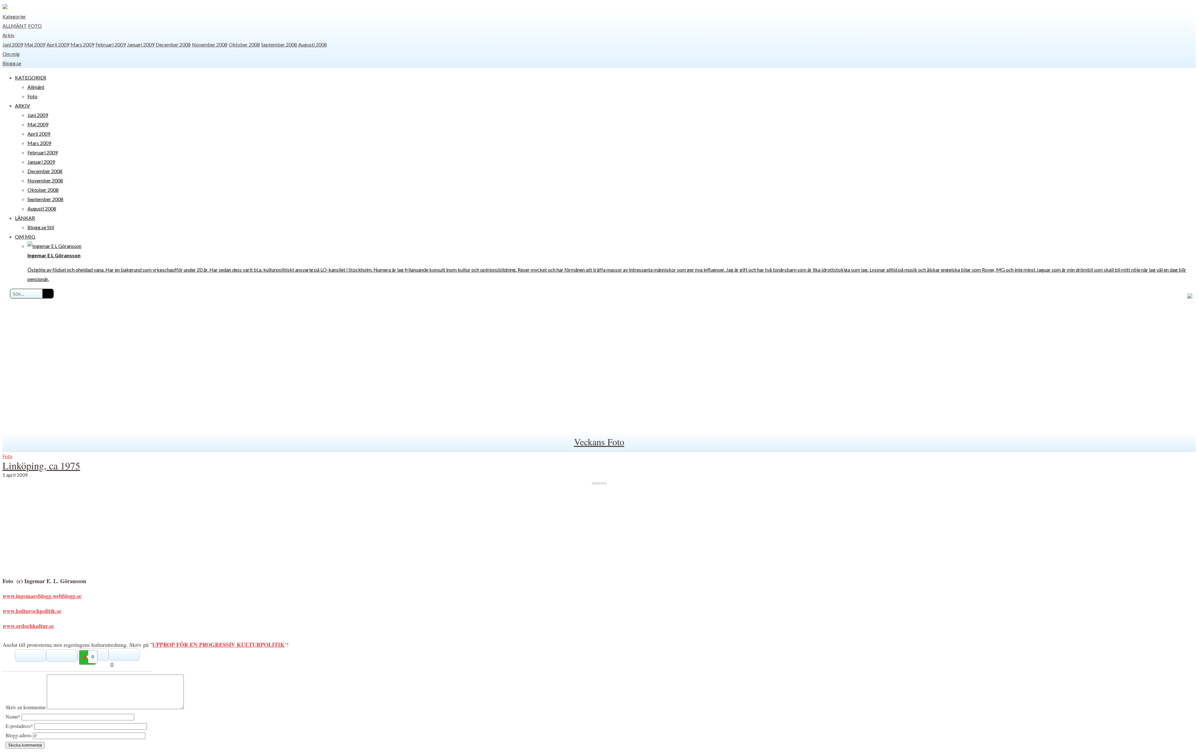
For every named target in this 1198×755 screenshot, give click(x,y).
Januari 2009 (140, 44)
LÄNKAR (25, 218)
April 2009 (57, 44)
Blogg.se (11, 63)
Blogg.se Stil (40, 227)
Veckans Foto (599, 441)
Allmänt (14, 26)
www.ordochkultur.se (28, 626)
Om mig (11, 54)
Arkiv (8, 35)
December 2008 (173, 44)
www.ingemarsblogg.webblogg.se (41, 596)
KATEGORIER (30, 77)
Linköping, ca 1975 (41, 465)
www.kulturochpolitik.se (31, 611)
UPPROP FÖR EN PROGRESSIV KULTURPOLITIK (218, 645)
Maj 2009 (34, 44)
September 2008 (279, 44)
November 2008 (209, 44)
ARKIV (22, 106)
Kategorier (14, 16)
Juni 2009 (12, 44)
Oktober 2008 (244, 44)
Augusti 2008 (312, 44)
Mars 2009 (82, 44)
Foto (35, 26)
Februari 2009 (110, 44)
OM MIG (25, 237)
